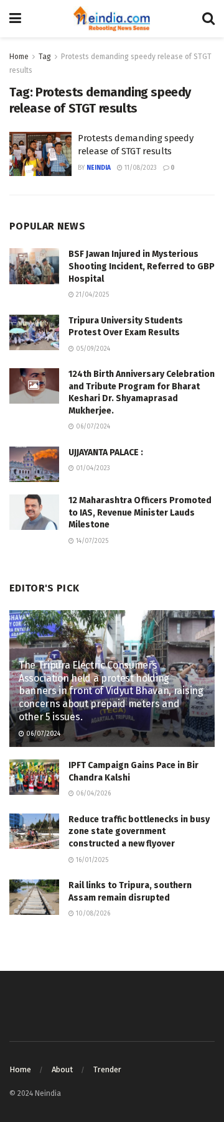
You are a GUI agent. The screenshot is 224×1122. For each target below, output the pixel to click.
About (62, 1069)
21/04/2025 (91, 295)
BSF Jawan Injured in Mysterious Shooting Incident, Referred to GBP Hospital (141, 266)
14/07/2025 (91, 541)
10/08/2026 (92, 913)
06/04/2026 (92, 793)
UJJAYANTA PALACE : (105, 452)
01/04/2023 (92, 468)
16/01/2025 (91, 860)
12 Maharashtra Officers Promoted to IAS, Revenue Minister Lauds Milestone (140, 512)
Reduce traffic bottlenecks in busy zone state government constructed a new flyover (139, 831)
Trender (107, 1069)
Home (19, 56)
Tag (45, 56)
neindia (98, 168)
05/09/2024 (92, 349)
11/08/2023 (140, 168)
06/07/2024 (92, 426)
